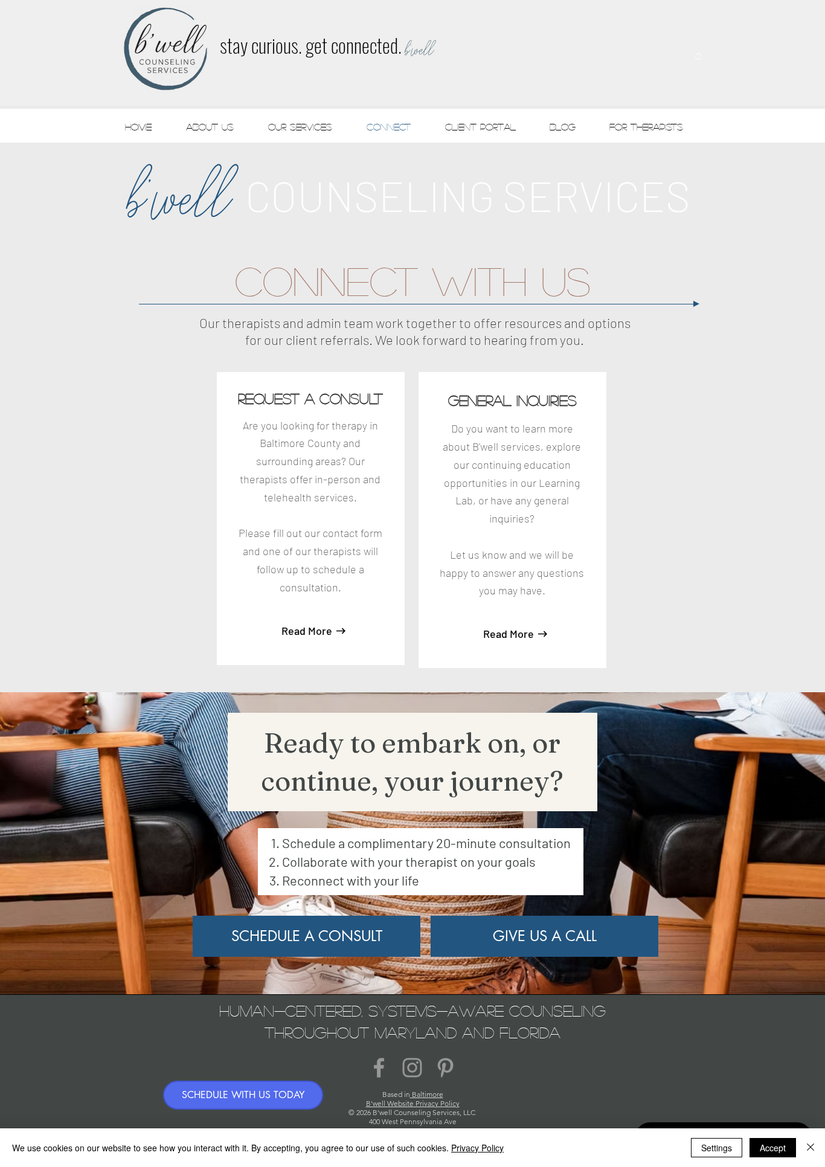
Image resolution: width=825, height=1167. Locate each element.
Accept (773, 1148)
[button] (698, 52)
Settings (716, 1148)
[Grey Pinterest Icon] (445, 1068)
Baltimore (426, 1094)
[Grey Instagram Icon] (412, 1068)
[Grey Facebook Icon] (379, 1068)
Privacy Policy (477, 1148)
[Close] (810, 1147)
